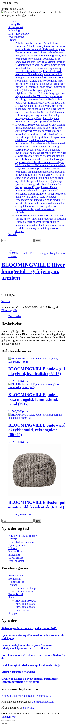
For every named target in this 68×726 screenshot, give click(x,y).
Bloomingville (9, 310)
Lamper (12, 584)
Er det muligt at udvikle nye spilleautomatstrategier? (32, 665)
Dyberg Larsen (40, 168)
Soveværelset (15, 27)
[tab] (37, 316)
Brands (12, 39)
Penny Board (15, 594)
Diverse (12, 538)
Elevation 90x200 (25, 606)
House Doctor (16, 581)
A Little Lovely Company (41, 82)
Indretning (14, 30)
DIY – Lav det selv (18, 33)
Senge (11, 597)
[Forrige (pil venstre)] (2, 723)
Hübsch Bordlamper (26, 588)
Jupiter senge (22, 610)
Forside (12, 21)
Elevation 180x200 (25, 600)
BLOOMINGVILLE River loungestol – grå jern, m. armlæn (33, 271)
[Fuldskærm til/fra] (9, 720)
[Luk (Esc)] (2, 720)
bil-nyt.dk (28, 707)
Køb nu (5, 301)
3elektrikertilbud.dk (43, 701)
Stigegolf (13, 613)
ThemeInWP (8, 716)
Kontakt (12, 234)
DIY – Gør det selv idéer (22, 542)
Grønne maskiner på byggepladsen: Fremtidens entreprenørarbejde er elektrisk (29, 680)
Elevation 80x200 (25, 603)
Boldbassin (14, 578)
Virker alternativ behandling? (19, 671)
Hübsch (40, 223)
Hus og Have (15, 24)
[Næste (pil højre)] (6, 723)
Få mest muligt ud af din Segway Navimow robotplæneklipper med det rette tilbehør (26, 647)
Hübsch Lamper (24, 591)
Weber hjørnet (16, 36)
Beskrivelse (14, 316)
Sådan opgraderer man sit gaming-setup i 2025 (29, 628)
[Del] (6, 720)
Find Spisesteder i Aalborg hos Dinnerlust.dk (26, 695)
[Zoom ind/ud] (13, 720)
